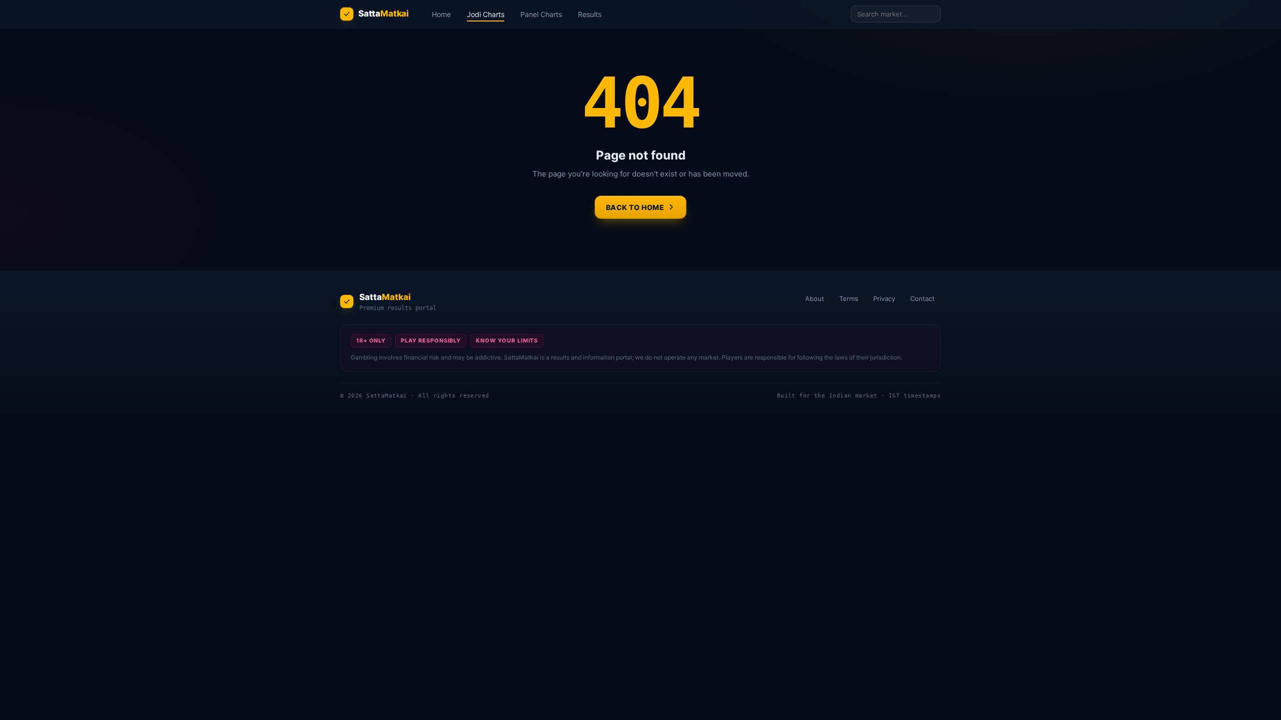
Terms (848, 298)
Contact (922, 298)
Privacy (884, 298)
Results (589, 14)
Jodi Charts (485, 14)
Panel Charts (541, 14)
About (814, 298)
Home (441, 14)
